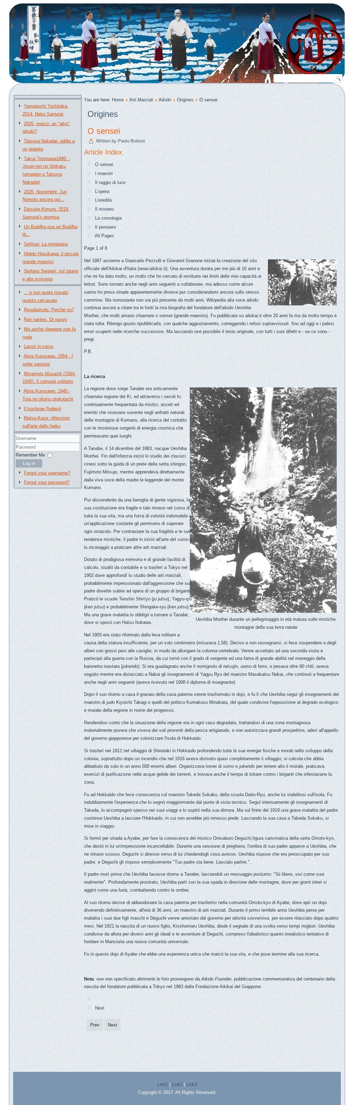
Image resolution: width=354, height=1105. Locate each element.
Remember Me (30, 455)
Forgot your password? (46, 482)
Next (99, 1008)
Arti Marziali (141, 99)
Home (118, 99)
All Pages (104, 235)
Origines (185, 99)
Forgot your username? (47, 473)
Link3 (191, 1084)
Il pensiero (105, 227)
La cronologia (108, 218)
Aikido (165, 99)
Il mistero (104, 209)
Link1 (162, 1084)
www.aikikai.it (152, 268)
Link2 (177, 1084)
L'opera (102, 191)
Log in (29, 463)
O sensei (103, 131)
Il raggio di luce (110, 182)
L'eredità (103, 200)
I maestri (104, 173)
